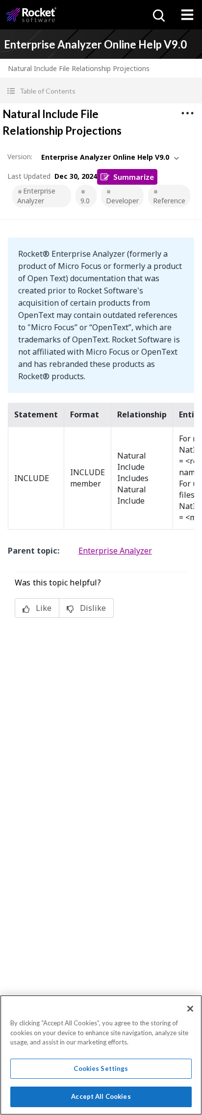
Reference (169, 200)
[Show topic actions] (187, 113)
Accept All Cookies (100, 1096)
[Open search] (158, 14)
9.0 (85, 200)
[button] (101, 90)
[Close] (190, 1008)
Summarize (133, 176)
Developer (122, 200)
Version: (19, 156)
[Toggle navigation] (187, 14)
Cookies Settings (101, 1068)
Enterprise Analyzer (36, 195)
